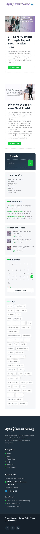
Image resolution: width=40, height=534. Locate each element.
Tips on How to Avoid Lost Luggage (22, 232)
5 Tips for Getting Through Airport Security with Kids (20, 41)
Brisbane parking (13, 327)
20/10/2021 (19, 236)
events (27, 340)
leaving (10, 353)
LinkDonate (10, 206)
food (9, 344)
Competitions (12, 184)
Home (9, 454)
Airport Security (21, 310)
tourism (16, 386)
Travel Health (27, 391)
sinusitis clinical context (15, 211)
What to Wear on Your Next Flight (19, 106)
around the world (13, 323)
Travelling (20, 395)
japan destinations (22, 348)
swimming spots (26, 382)
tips (9, 386)
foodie (16, 344)
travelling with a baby (15, 399)
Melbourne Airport (13, 506)
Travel (23, 386)
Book (8, 456)
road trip (28, 374)
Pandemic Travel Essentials (22, 239)
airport (10, 306)
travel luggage (12, 403)
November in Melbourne (15, 365)
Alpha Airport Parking (15, 179)
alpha (18, 314)
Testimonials (11, 467)
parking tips (11, 374)
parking (21, 370)
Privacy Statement (11, 518)
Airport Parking (20, 306)
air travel (11, 314)
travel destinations (14, 190)
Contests (11, 186)
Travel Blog (11, 459)
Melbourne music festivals (16, 357)
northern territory (13, 361)
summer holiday (13, 382)
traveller (10, 395)
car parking (26, 336)
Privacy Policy (24, 518)
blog (29, 323)
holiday (23, 344)
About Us (10, 465)
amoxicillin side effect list (15, 217)
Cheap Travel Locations (15, 340)
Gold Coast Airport (14, 503)
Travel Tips (12, 193)
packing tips (11, 370)
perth (20, 374)
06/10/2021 (19, 251)
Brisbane (11, 182)
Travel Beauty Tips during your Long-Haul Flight (23, 247)
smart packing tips (13, 378)
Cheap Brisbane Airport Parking (18, 501)
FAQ (8, 462)
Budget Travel (26, 327)
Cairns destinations (14, 336)
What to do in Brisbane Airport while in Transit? (20, 212)
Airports (10, 310)
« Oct (9, 287)
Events (10, 188)
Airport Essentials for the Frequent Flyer (19, 207)
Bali (23, 323)
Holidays (10, 348)
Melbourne (19, 353)
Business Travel (13, 331)
